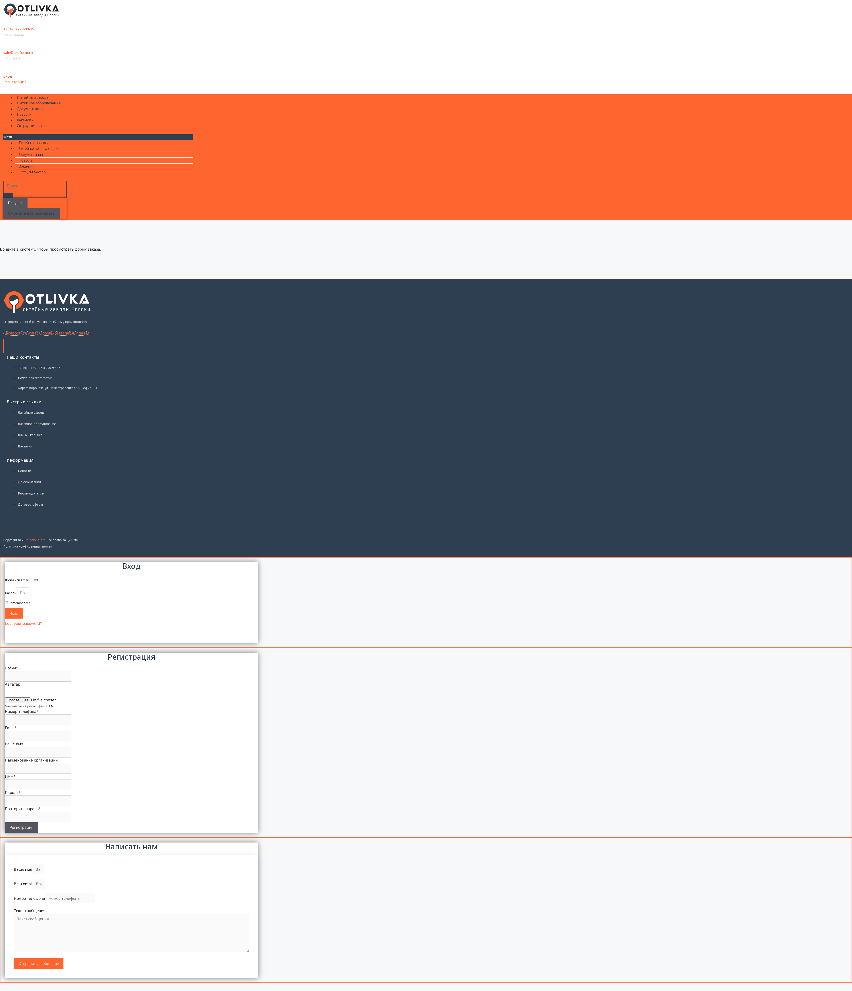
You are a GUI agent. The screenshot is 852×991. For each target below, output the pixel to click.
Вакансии (25, 120)
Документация (30, 108)
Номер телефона (29, 898)
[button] (98, 137)
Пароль (10, 593)
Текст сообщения (29, 910)
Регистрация (15, 81)
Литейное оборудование (39, 103)
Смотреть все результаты (31, 213)
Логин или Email (17, 580)
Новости (24, 114)
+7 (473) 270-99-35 (18, 29)
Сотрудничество (31, 125)
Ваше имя (23, 869)
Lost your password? (23, 623)
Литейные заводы (33, 97)
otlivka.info (37, 540)
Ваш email (23, 883)
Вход (7, 76)
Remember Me (19, 603)
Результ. (15, 203)
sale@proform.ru (18, 52)
